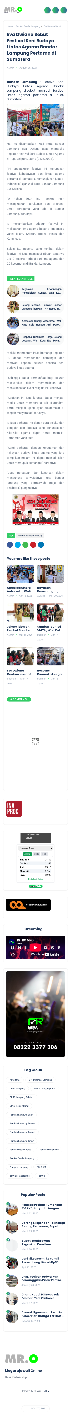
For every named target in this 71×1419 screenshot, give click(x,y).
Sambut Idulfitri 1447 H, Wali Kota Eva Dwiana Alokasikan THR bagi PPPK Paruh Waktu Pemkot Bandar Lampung (50, 628)
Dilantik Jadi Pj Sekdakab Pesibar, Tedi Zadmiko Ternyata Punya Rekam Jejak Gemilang (43, 1296)
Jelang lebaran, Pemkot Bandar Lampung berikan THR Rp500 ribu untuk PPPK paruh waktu (42, 307)
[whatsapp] (25, 545)
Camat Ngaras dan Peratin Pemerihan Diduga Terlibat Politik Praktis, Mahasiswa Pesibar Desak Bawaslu (42, 1314)
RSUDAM (41, 1167)
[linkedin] (41, 545)
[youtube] (52, 1399)
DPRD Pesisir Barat (19, 1106)
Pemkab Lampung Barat (21, 1114)
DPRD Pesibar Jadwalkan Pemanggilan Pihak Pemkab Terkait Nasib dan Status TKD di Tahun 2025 (43, 1278)
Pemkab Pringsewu (49, 1149)
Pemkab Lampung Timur (22, 1141)
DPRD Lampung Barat (44, 1088)
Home (10, 26)
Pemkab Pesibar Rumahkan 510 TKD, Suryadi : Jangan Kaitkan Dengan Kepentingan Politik (42, 1206)
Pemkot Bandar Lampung (28, 26)
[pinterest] (33, 545)
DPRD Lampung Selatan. (22, 1097)
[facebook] (10, 545)
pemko (42, 1176)
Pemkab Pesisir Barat (20, 1149)
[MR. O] (13, 10)
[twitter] (18, 545)
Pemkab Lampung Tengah (22, 1132)
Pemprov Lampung (19, 1167)
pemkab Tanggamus (20, 1176)
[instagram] (45, 1399)
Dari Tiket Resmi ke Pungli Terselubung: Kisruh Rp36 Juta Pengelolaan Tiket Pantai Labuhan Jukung (40, 1260)
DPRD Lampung (17, 1088)
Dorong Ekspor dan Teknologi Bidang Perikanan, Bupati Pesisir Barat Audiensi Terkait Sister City (43, 1224)
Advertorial (15, 1080)
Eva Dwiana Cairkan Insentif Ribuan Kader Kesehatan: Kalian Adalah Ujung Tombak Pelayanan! (19, 672)
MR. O (46, 1391)
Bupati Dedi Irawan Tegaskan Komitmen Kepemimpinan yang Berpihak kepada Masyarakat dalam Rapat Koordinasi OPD (41, 1242)
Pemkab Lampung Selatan (22, 1123)
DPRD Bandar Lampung (40, 1080)
